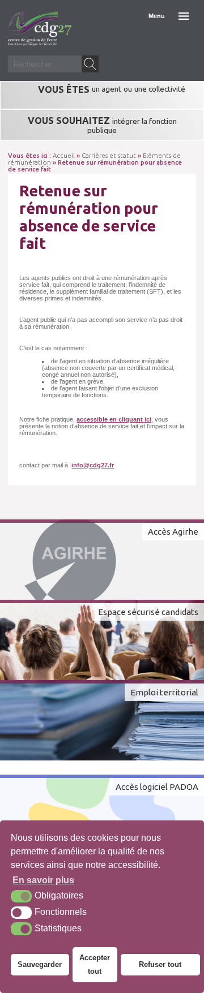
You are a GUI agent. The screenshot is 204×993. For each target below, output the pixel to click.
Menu (156, 15)
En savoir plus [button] (43, 880)
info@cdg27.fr (92, 465)
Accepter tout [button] (94, 964)
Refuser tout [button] (160, 964)
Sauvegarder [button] (40, 964)
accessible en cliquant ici (113, 419)
